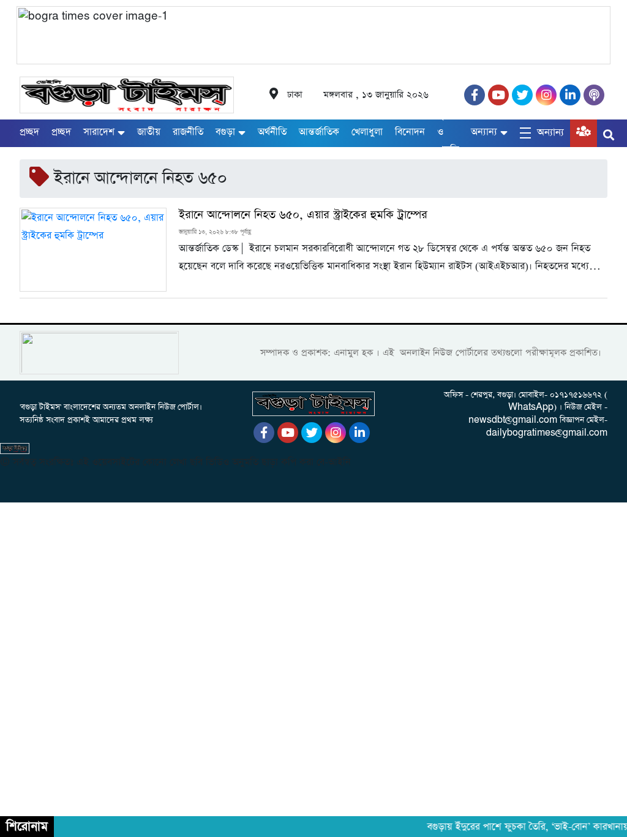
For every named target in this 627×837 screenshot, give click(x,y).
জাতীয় (148, 132)
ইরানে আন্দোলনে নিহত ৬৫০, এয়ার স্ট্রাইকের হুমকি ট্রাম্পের (303, 215)
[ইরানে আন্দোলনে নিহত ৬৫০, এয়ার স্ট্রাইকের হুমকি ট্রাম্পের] (93, 250)
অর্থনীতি (272, 132)
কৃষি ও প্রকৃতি (448, 132)
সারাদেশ (99, 132)
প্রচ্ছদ (29, 132)
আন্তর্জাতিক (319, 132)
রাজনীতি (188, 132)
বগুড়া (225, 132)
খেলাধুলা (367, 132)
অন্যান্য (484, 132)
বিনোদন (410, 132)
